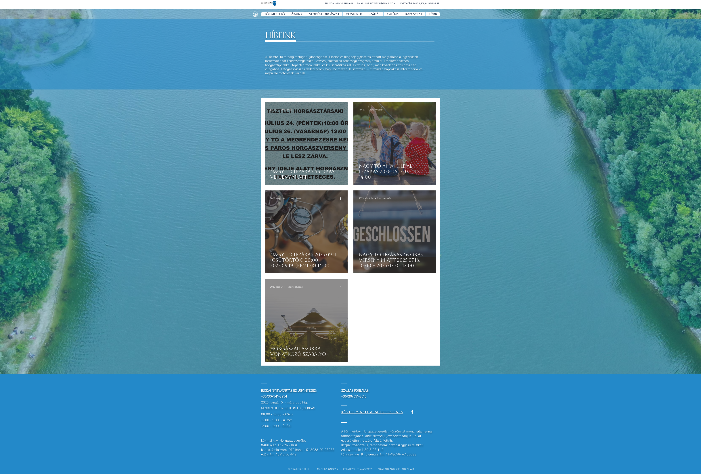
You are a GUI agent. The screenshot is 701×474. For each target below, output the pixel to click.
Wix (412, 469)
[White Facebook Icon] (412, 411)
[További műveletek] (341, 110)
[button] (269, 3)
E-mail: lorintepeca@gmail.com (376, 3)
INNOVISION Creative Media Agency (349, 469)
